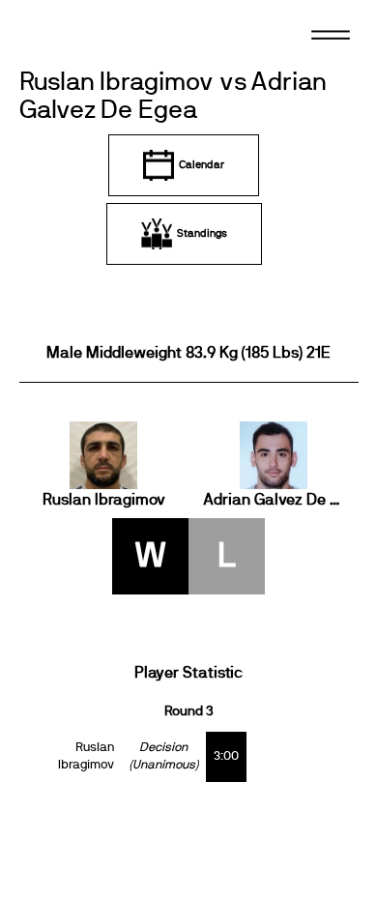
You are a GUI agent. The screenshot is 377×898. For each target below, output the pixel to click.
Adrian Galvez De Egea (273, 499)
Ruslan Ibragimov (104, 499)
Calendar (201, 164)
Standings (202, 233)
